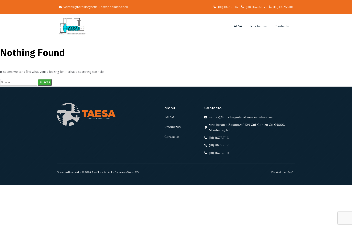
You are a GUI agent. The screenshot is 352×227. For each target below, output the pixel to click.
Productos (258, 26)
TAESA (237, 26)
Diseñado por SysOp (283, 172)
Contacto (282, 26)
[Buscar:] (18, 82)
